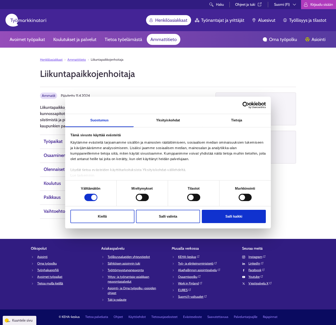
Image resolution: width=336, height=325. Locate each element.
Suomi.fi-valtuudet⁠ (190, 297)
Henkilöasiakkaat (171, 20)
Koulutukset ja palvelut (74, 39)
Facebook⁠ (254, 270)
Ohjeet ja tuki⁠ (245, 4)
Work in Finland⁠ (188, 283)
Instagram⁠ (255, 257)
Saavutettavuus (217, 317)
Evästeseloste (192, 317)
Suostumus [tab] (99, 120)
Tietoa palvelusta (96, 317)
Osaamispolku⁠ (187, 277)
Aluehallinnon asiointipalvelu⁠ (197, 270)
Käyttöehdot (137, 317)
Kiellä (102, 216)
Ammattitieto (163, 39)
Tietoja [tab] (236, 120)
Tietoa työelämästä (123, 39)
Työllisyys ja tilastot (307, 20)
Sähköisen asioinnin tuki (124, 263)
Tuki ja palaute (117, 300)
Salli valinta (168, 216)
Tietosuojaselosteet (164, 317)
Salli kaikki (233, 216)
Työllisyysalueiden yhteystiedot (129, 257)
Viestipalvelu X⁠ (258, 283)
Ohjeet (118, 317)
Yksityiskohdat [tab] (168, 120)
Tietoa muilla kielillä (50, 283)
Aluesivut (266, 20)
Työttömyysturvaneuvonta (126, 270)
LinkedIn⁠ (254, 263)
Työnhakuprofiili (48, 270)
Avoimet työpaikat (27, 39)
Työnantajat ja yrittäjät (222, 20)
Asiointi (318, 39)
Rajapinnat (270, 317)
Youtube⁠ (254, 277)
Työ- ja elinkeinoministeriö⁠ (195, 263)
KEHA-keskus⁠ (187, 257)
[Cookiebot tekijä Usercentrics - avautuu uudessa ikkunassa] (246, 105)
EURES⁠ (183, 290)
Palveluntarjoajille (245, 317)
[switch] (142, 197)
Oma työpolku (283, 39)
